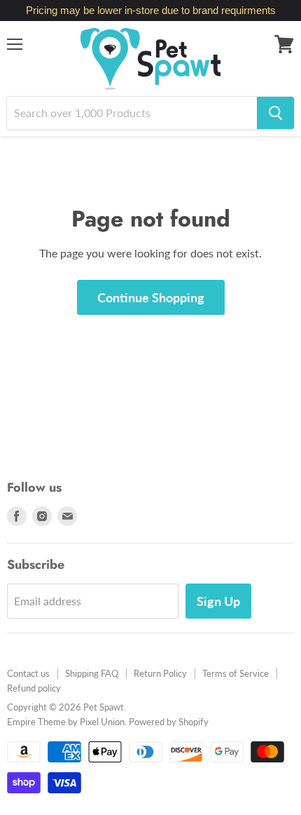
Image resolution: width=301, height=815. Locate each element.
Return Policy (160, 673)
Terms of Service (235, 673)
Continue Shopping (150, 297)
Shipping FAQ (91, 673)
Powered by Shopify (169, 721)
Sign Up (218, 601)
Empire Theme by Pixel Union (66, 721)
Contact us (28, 673)
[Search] (275, 113)
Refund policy (34, 688)
